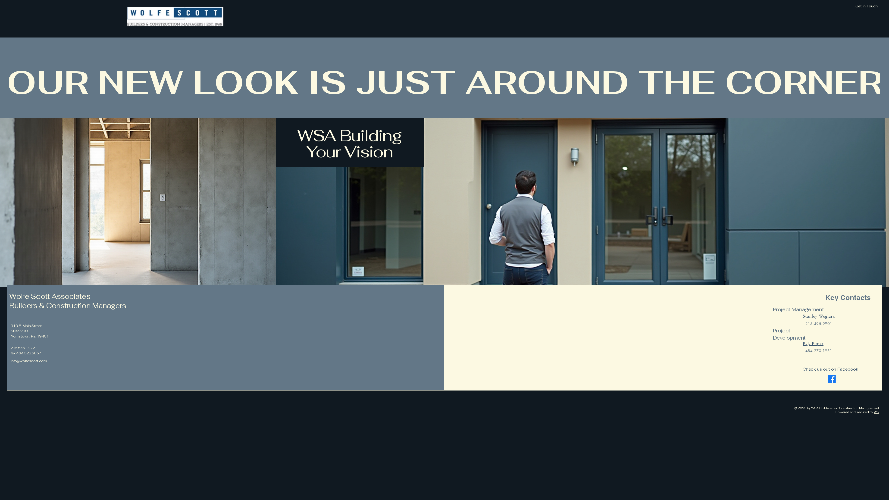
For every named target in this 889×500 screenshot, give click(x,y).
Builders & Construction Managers (68, 305)
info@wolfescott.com (29, 361)
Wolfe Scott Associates (50, 296)
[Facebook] (832, 379)
